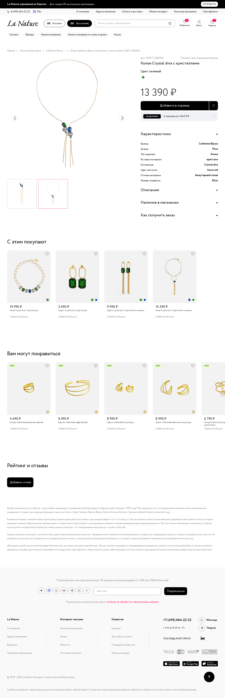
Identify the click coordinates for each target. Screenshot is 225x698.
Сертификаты (210, 11)
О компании (82, 11)
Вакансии (12, 645)
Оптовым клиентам (70, 653)
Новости (65, 645)
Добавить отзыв (20, 482)
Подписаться (175, 591)
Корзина (116, 628)
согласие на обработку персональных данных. (132, 602)
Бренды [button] (30, 34)
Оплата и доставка (132, 11)
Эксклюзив (82, 23)
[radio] (143, 77)
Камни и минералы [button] (51, 34)
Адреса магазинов (105, 11)
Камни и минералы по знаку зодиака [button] (87, 34)
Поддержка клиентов (123, 645)
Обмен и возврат (158, 11)
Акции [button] (117, 34)
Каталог (57, 23)
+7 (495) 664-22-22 (177, 620)
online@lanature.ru (177, 638)
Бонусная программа (185, 11)
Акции (63, 636)
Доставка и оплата (122, 636)
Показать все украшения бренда (199, 58)
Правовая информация (19, 653)
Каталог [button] (14, 34)
